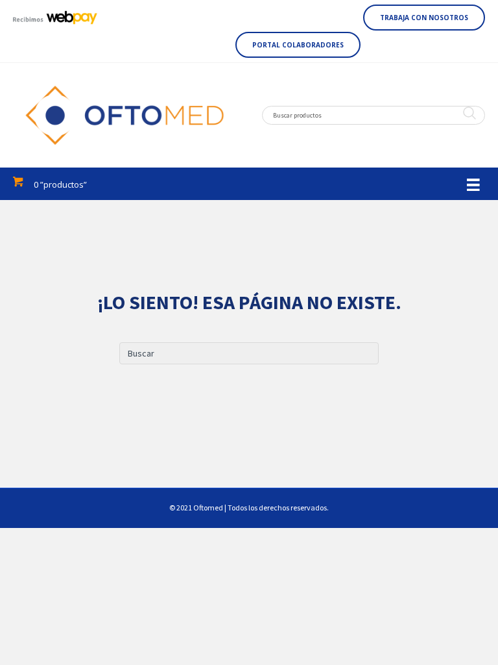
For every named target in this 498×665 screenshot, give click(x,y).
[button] (424, 18)
